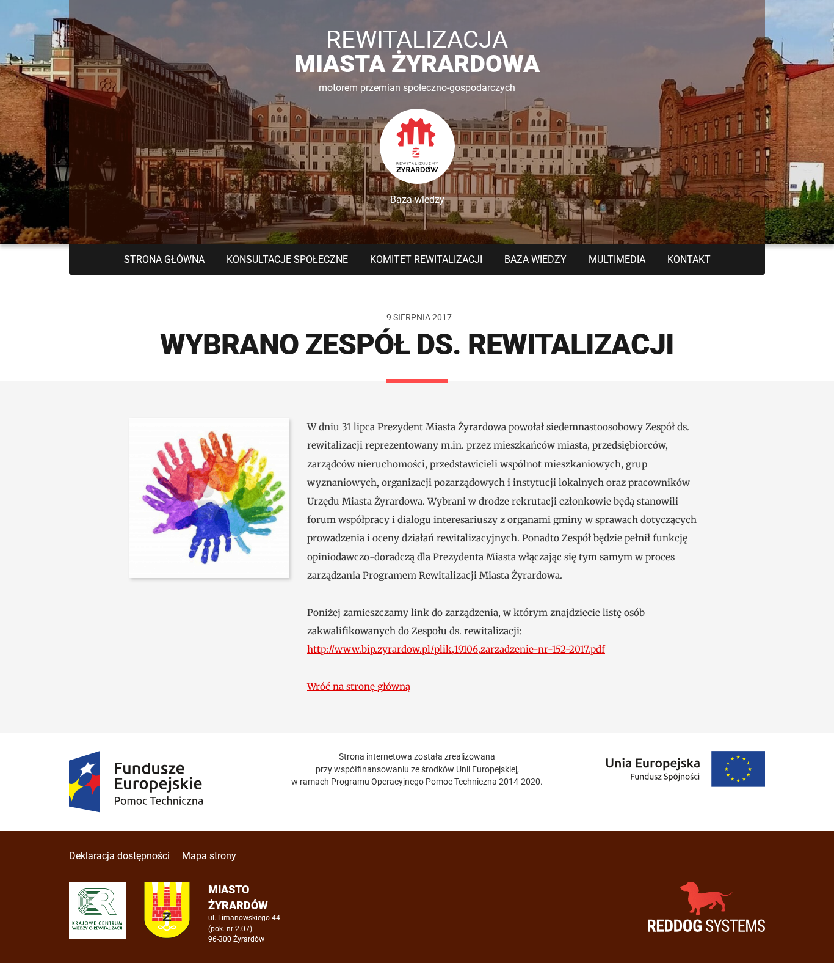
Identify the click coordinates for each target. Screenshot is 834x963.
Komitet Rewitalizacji (426, 259)
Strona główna (164, 259)
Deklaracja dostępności (119, 856)
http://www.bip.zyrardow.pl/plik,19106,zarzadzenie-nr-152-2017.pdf (456, 649)
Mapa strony (209, 856)
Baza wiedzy (535, 259)
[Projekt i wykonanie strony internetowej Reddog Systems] (706, 906)
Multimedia (617, 259)
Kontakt (689, 259)
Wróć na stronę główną (358, 686)
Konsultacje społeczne (287, 259)
